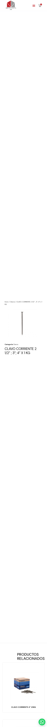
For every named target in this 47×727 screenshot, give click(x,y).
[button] (34, 6)
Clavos (12, 302)
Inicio (7, 302)
